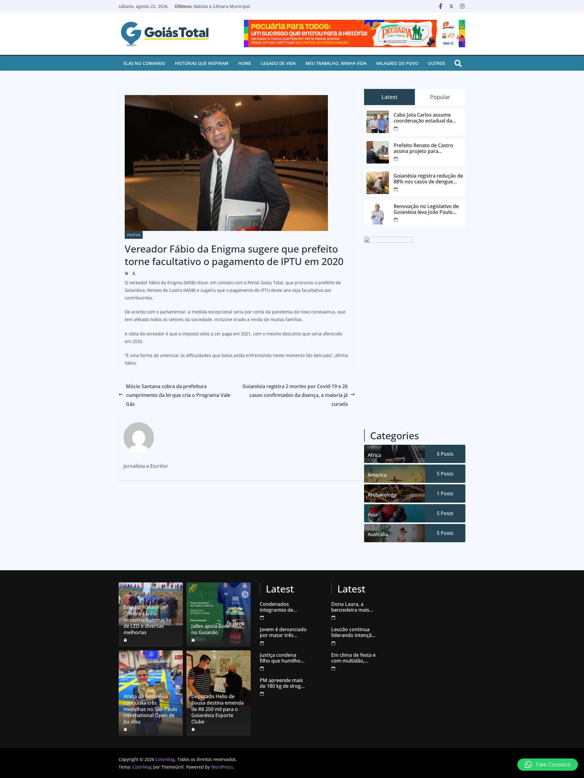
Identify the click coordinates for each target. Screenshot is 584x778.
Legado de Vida (278, 63)
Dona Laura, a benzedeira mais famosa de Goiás (350, 607)
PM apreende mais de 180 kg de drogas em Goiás (283, 683)
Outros (436, 63)
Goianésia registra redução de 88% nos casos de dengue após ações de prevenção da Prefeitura (428, 179)
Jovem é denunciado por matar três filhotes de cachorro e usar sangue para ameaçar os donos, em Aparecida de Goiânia (283, 632)
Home (244, 63)
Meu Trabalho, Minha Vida (336, 63)
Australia (378, 534)
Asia (372, 514)
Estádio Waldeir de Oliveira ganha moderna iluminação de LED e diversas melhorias (147, 620)
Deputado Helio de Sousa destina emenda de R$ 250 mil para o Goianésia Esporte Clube (217, 709)
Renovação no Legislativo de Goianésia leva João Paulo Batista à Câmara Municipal (249, 9)
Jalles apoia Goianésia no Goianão (216, 629)
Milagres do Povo (397, 63)
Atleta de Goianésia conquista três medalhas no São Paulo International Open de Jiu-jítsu (150, 709)
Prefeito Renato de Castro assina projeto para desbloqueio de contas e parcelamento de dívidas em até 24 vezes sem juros (426, 148)
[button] (547, 765)
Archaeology (382, 494)
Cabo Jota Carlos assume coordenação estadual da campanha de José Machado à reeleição (428, 118)
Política (133, 235)
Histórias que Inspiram (201, 63)
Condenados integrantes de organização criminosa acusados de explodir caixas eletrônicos (283, 607)
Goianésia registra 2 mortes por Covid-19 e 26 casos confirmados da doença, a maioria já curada (295, 395)
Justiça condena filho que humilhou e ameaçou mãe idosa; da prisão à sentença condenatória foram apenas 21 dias (283, 658)
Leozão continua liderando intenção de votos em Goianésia (353, 632)
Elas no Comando (144, 63)
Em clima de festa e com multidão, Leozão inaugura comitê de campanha (353, 658)
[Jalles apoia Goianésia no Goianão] (218, 614)
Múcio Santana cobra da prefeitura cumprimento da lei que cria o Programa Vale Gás (178, 395)
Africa (374, 455)
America (377, 475)
